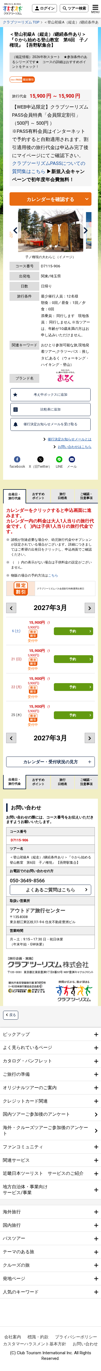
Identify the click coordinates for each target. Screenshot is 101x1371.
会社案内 (12, 1336)
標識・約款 (38, 1336)
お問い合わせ (85, 1343)
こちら (53, 575)
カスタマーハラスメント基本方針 (34, 1343)
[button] (15, 230)
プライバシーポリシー (76, 1336)
